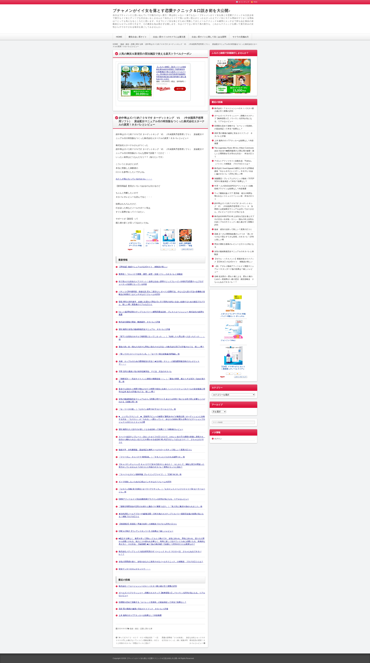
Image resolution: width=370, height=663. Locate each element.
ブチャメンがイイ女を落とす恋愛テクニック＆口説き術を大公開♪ (172, 10)
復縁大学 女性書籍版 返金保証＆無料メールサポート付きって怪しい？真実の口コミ (155, 450)
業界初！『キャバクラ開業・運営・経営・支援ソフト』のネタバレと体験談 (151, 274)
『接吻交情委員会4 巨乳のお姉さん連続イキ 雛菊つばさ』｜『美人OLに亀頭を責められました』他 (160, 506)
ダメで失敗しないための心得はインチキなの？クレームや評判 (145, 482)
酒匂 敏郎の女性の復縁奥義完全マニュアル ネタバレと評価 (144, 329)
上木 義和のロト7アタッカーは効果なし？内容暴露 (140, 615)
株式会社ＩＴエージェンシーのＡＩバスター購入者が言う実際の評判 (148, 586)
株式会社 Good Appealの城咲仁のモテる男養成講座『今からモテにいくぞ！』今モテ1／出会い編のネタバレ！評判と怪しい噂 (234, 171)
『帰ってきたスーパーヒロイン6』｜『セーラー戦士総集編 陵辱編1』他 (149, 354)
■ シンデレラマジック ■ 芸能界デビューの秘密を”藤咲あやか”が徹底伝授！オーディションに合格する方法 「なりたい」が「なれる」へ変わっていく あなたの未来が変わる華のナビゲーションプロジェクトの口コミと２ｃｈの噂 (162, 419)
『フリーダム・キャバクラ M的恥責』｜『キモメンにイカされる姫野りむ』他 (152, 457)
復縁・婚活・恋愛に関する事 (141, 629)
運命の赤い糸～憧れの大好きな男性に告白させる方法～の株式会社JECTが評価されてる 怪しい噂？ (161, 347)
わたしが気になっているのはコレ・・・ (134, 179)
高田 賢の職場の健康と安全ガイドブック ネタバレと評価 (143, 609)
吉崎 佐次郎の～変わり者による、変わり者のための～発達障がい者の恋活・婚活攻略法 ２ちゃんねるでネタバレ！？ (234, 279)
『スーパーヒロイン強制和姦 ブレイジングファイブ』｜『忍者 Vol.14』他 (150, 474)
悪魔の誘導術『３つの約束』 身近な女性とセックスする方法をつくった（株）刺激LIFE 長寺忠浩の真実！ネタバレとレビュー (183, 640)
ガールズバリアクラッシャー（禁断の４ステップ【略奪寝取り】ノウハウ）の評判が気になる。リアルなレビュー (234, 118)
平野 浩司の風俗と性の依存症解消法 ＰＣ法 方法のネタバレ (145, 371)
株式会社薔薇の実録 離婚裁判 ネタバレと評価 (139, 322)
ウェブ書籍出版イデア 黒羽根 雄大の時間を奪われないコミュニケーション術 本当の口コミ (234, 196)
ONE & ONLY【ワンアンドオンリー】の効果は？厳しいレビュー (146, 531)
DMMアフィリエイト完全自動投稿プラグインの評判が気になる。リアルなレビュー (154, 499)
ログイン (218, 439)
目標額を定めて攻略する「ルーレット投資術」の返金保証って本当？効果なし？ (152, 602)
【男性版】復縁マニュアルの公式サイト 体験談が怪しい (143, 267)
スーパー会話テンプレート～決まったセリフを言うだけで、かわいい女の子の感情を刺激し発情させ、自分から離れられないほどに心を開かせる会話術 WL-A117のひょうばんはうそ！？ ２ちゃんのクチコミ (162, 439)
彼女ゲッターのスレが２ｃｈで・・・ (135, 569)
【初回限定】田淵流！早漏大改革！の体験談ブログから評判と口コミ (148, 524)
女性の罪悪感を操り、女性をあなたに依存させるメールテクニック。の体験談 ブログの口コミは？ (161, 561)
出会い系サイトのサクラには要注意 (169, 37)
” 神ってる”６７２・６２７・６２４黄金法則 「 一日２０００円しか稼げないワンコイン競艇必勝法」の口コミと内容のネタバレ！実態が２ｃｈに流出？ (137, 640)
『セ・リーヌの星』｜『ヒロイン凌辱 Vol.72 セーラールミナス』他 (147, 409)
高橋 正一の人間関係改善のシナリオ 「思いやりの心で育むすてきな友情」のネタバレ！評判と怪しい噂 (234, 237)
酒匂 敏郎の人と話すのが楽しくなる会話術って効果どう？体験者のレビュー (151, 429)
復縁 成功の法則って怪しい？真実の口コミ (233, 229)
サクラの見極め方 (241, 37)
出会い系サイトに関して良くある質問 (209, 37)
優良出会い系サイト (137, 37)
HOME (119, 37)
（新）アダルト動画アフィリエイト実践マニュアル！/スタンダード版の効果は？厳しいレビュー (234, 269)
